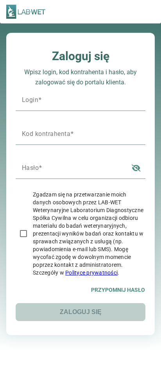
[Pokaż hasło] (136, 167)
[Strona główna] (25, 12)
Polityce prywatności (91, 273)
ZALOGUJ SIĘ (81, 312)
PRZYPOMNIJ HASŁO (118, 290)
